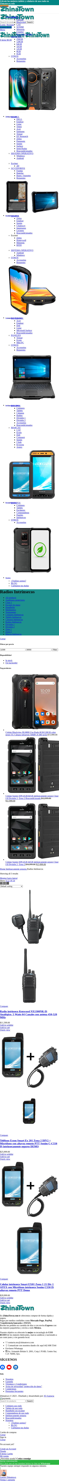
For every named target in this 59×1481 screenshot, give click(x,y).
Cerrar (2, 639)
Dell (18, 325)
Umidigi (20, 32)
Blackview (21, 22)
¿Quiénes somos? (18, 581)
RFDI (19, 245)
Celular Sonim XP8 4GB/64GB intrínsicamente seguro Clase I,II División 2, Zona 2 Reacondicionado (31, 797)
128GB (19, 41)
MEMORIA (16, 37)
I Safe (19, 442)
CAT (18, 24)
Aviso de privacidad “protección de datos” (23, 1386)
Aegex (19, 447)
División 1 (21, 418)
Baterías (19, 173)
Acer (18, 129)
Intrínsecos (21, 517)
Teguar (19, 134)
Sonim (19, 144)
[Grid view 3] (4, 884)
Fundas (19, 171)
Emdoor (19, 122)
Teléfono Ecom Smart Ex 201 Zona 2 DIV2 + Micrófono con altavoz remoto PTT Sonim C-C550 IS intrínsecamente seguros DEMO (28, 1143)
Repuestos (20, 61)
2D (17, 166)
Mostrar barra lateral (8, 878)
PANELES (16, 335)
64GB (19, 44)
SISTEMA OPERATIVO (22, 153)
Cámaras (20, 413)
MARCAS (15, 427)
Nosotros (9, 1379)
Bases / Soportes (23, 175)
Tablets (19, 410)
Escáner (14, 163)
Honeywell (21, 240)
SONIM (20, 27)
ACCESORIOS (18, 168)
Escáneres (20, 510)
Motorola (20, 29)
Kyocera (20, 445)
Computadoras (22, 512)
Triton (19, 126)
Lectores (20, 230)
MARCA (15, 17)
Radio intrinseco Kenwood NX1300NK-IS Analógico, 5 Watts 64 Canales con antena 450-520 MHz (28, 1014)
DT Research (22, 136)
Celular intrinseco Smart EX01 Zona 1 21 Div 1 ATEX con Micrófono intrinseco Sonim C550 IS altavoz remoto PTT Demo (27, 1287)
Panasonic (20, 141)
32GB (19, 46)
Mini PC (20, 342)
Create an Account (8, 1449)
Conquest (20, 437)
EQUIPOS (15, 406)
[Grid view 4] (7, 884)
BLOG (14, 583)
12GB (19, 49)
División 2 (21, 420)
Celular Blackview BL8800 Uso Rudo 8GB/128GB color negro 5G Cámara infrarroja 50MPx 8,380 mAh (30, 733)
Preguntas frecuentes (14, 1391)
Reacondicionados (24, 34)
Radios (19, 415)
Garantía (9, 1381)
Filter (55, 650)
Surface (19, 146)
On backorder (11, 663)
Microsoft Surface (24, 330)
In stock (8, 660)
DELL (19, 119)
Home (3, 869)
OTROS (14, 56)
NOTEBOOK (17, 318)
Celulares (20, 408)
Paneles (19, 515)
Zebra (19, 139)
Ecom (19, 340)
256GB (19, 39)
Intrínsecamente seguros (16, 869)
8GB (18, 51)
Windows (20, 156)
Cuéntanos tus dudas (20, 586)
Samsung (20, 131)
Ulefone (19, 20)
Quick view (5, 1030)
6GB (18, 54)
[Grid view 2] (1, 884)
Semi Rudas (21, 148)
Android (20, 158)
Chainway (20, 226)
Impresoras (21, 228)
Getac (19, 124)
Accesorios (21, 59)
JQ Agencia (49, 1396)
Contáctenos (10, 1389)
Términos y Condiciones (16, 1384)
